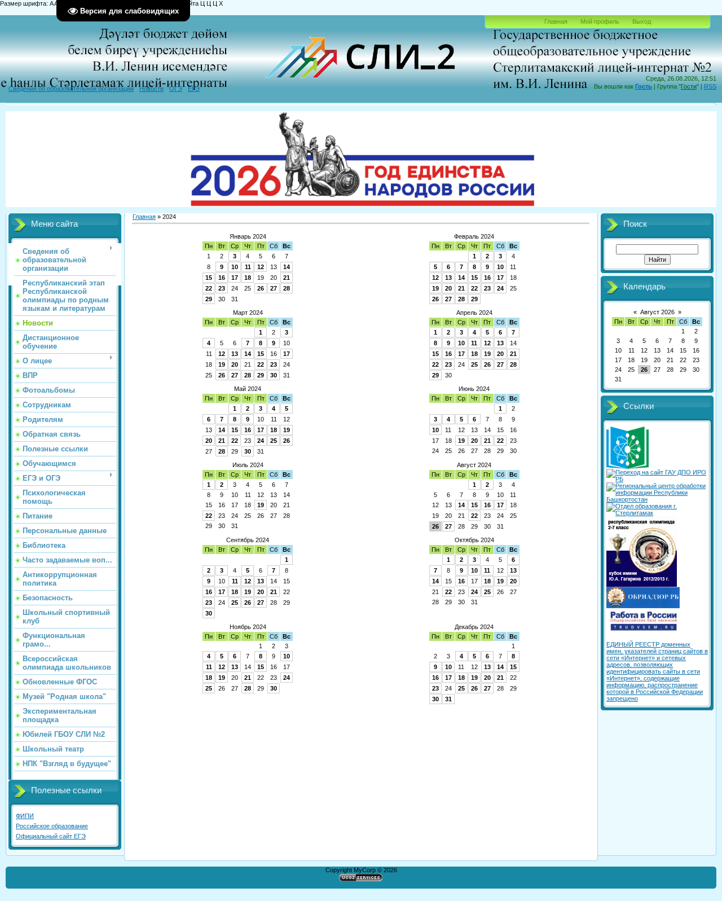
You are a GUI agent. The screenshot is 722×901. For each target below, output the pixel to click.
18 (247, 277)
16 (221, 277)
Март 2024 (248, 312)
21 (286, 277)
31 (448, 699)
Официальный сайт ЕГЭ (51, 836)
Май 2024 (247, 388)
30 (273, 375)
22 (208, 288)
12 (260, 266)
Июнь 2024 (474, 388)
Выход (641, 21)
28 (286, 288)
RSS (710, 86)
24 (500, 288)
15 (208, 277)
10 (234, 266)
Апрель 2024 (474, 312)
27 (273, 288)
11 (248, 266)
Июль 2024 (247, 465)
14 (286, 266)
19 (435, 288)
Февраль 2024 (474, 236)
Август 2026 (657, 312)
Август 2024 (474, 465)
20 (448, 288)
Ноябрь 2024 (248, 626)
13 (448, 277)
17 (234, 277)
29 (208, 299)
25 (474, 364)
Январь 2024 (248, 236)
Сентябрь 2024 (247, 540)
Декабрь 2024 (474, 626)
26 (260, 288)
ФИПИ (25, 815)
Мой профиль (599, 21)
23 (221, 288)
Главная (555, 21)
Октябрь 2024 (474, 540)
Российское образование (52, 826)
